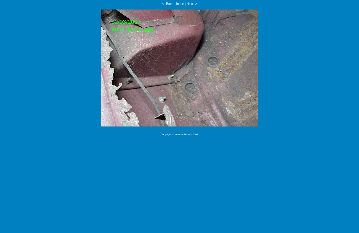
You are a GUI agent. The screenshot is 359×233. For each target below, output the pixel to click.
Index (180, 4)
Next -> (192, 4)
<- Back (167, 4)
